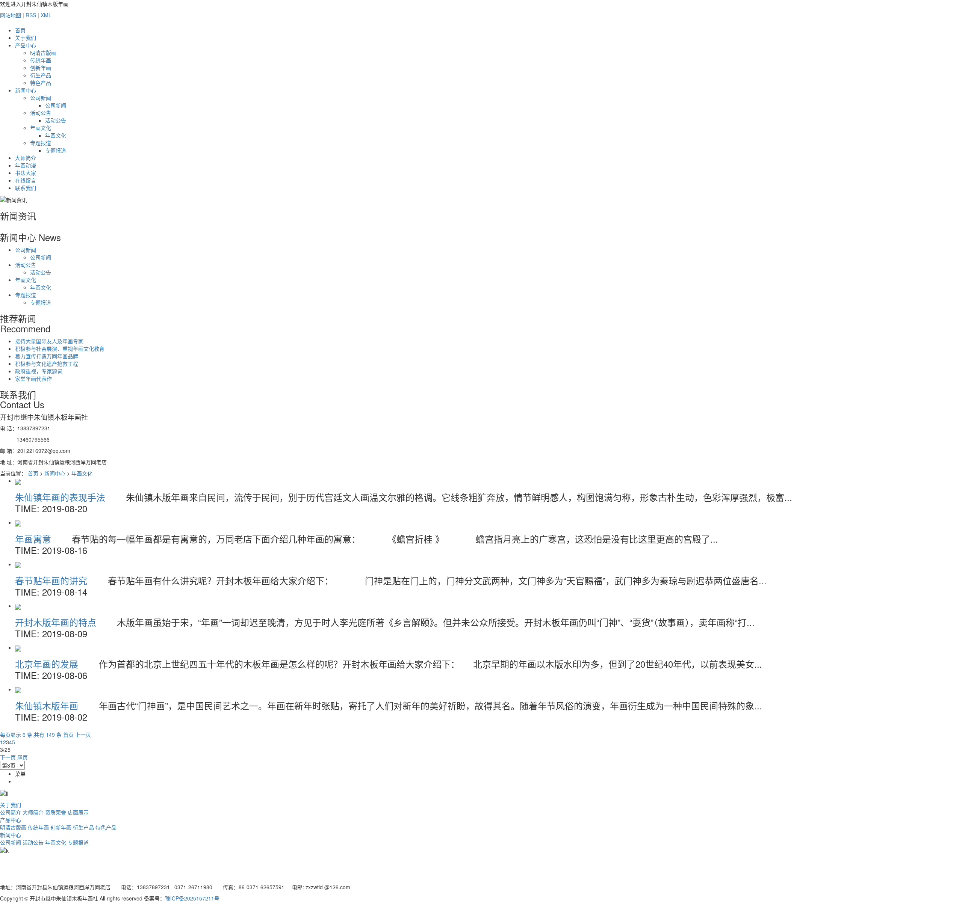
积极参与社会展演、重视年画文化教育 (59, 348)
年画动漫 (25, 165)
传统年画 (40, 60)
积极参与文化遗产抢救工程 (46, 363)
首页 (20, 30)
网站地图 (10, 15)
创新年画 (40, 67)
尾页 (22, 757)
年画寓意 (34, 538)
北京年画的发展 (48, 663)
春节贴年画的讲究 (52, 580)
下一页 (8, 757)
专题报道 (40, 142)
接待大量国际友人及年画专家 (49, 341)
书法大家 (25, 172)
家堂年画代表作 (33, 378)
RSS (31, 15)
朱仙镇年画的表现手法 (61, 497)
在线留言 (25, 180)
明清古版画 (43, 52)
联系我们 (25, 188)
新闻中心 (25, 90)
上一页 (83, 734)
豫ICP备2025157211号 (192, 898)
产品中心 (25, 45)
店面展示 (78, 812)
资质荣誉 (55, 812)
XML (46, 15)
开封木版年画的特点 (57, 622)
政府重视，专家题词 (38, 371)
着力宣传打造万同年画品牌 (46, 356)
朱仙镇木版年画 (48, 705)
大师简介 (25, 157)
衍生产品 (40, 75)
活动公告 (40, 112)
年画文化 (40, 127)
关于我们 (25, 37)
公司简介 (10, 812)
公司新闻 (40, 97)
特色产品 (40, 82)
